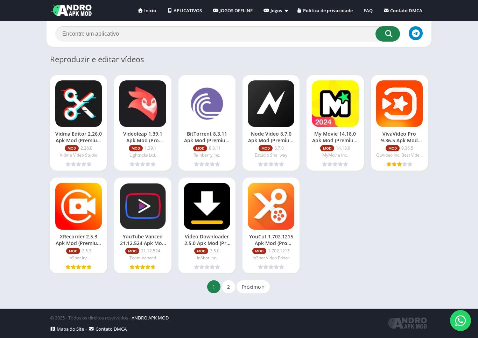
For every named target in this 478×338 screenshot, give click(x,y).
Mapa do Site (70, 329)
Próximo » (253, 286)
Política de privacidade (327, 10)
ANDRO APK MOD (150, 318)
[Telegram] (416, 33)
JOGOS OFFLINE (235, 10)
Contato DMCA (405, 10)
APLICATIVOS (187, 10)
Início (149, 10)
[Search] (387, 34)
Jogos (275, 10)
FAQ (368, 10)
